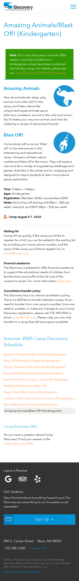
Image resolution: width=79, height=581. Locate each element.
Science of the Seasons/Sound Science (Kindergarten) (39, 398)
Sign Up (42, 519)
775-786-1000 (15, 548)
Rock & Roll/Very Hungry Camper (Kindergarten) (36, 379)
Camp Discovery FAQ (18, 443)
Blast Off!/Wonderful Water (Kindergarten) (32, 360)
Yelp (39, 479)
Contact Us (37, 548)
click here (64, 281)
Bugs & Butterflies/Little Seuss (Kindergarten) (33, 373)
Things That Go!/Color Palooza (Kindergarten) (34, 367)
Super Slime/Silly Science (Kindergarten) (30, 392)
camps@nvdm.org (16, 253)
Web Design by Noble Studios (22, 571)
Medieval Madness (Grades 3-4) (25, 385)
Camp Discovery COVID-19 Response (40, 73)
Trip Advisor (23, 479)
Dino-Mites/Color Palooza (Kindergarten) (31, 404)
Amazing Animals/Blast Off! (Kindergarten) (33, 411)
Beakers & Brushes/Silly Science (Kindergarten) (35, 354)
